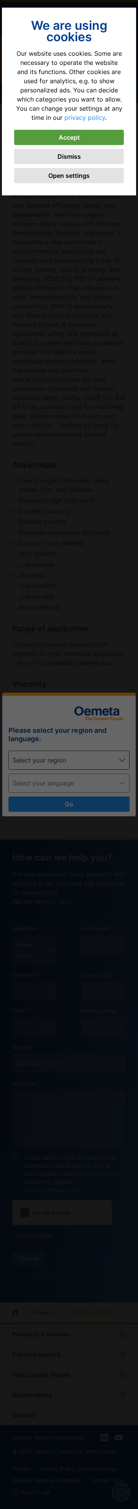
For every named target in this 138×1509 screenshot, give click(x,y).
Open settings (69, 175)
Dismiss (69, 156)
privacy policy (84, 117)
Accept (69, 137)
